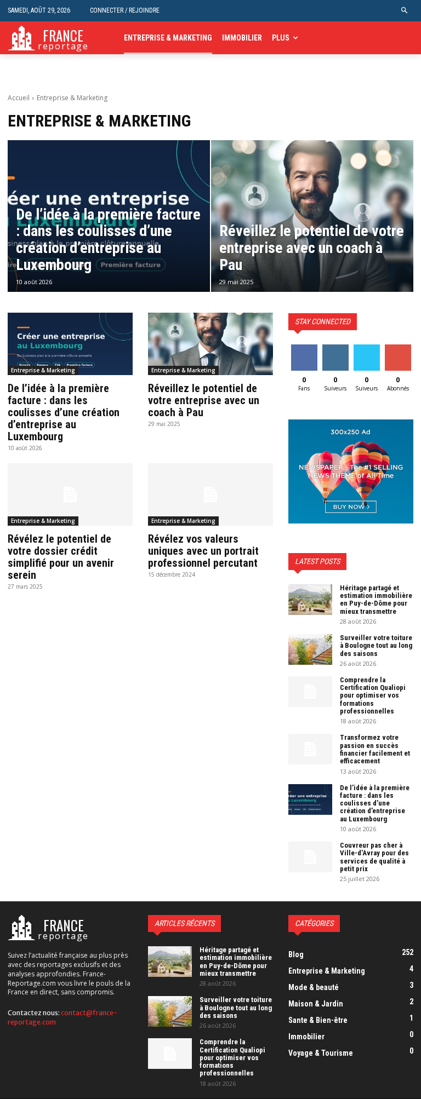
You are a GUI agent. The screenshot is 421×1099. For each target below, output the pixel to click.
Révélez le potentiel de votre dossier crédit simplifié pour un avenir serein (61, 557)
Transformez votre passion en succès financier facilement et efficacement (375, 749)
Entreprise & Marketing (43, 370)
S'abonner (400, 348)
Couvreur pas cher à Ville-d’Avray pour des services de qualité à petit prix (374, 857)
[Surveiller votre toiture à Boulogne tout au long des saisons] (310, 649)
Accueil (19, 97)
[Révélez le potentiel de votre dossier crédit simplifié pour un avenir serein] (70, 494)
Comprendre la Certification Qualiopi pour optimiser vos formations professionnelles (373, 695)
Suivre (335, 348)
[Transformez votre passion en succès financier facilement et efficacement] (310, 749)
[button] (404, 10)
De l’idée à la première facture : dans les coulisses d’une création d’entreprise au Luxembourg (64, 412)
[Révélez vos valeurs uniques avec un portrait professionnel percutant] (210, 494)
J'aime (304, 348)
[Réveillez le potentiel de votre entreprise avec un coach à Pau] (312, 216)
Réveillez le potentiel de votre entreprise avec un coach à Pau (203, 400)
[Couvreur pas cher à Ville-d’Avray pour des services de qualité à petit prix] (310, 857)
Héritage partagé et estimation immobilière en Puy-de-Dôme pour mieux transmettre (376, 599)
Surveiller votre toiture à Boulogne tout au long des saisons (376, 646)
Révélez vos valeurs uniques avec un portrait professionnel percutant (203, 550)
